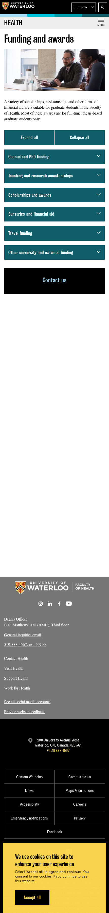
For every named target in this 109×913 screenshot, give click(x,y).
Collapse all (79, 137)
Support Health (16, 678)
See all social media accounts (27, 701)
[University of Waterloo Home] (18, 7)
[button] (84, 7)
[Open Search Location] (102, 7)
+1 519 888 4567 (58, 750)
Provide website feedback (24, 711)
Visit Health (13, 668)
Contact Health (16, 658)
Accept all (32, 897)
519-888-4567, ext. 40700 (25, 644)
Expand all (29, 137)
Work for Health (17, 688)
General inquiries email (22, 634)
